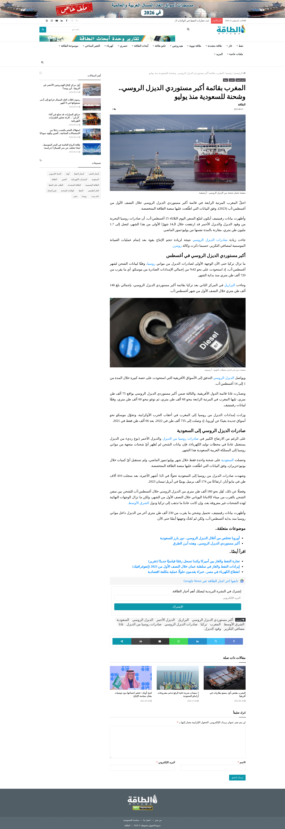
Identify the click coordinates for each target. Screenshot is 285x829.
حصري (123, 45)
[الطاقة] (231, 29)
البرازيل (229, 285)
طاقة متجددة (215, 45)
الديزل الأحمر (165, 620)
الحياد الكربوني (55, 174)
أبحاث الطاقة (141, 45)
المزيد (219, 54)
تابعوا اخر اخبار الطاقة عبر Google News (211, 581)
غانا (121, 624)
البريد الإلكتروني (165, 762)
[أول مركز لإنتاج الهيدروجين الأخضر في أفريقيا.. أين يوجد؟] (92, 90)
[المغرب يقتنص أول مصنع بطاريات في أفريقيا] (225, 678)
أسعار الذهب (94, 174)
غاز (230, 45)
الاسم (242, 762)
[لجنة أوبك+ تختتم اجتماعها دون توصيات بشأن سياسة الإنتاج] (131, 678)
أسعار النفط (79, 174)
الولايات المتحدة (67, 190)
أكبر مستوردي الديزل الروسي (212, 620)
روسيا (151, 263)
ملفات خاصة (236, 54)
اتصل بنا (147, 820)
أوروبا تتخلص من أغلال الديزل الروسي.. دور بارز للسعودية (200, 538)
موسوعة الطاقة (69, 45)
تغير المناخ (52, 190)
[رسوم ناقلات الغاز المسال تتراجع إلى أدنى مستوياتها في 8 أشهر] (92, 104)
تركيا (204, 624)
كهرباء (110, 45)
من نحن (158, 820)
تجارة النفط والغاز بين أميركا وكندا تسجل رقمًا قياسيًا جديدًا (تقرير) (194, 561)
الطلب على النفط (56, 185)
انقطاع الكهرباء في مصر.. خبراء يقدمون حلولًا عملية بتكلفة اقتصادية (194, 572)
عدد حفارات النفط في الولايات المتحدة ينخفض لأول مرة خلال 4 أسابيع (173, 20)
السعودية (227, 460)
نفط (241, 45)
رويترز (177, 245)
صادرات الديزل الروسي (210, 240)
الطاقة (54, 179)
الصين (64, 179)
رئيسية (228, 73)
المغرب (215, 624)
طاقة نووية (195, 45)
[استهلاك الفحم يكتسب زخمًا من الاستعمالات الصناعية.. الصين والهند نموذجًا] (92, 135)
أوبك (67, 174)
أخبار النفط (241, 80)
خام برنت (95, 196)
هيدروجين (177, 45)
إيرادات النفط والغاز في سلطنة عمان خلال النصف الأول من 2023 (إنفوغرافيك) (186, 566)
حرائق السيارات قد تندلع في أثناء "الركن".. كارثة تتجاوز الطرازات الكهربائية (64, 117)
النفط (81, 190)
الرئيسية (238, 73)
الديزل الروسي (223, 378)
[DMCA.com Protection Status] (142, 808)
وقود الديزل (213, 628)
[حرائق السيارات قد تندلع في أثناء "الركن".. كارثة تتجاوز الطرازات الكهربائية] (92, 119)
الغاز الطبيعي (93, 190)
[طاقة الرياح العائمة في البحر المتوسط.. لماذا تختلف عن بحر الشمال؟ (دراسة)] (92, 149)
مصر (75, 196)
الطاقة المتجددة (74, 185)
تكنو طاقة (160, 45)
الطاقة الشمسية (92, 185)
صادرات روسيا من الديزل (181, 438)
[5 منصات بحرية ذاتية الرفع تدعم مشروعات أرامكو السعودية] (178, 678)
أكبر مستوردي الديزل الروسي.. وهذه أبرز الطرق (206, 543)
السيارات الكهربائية (79, 179)
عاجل (232, 80)
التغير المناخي (92, 45)
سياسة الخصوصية (131, 820)
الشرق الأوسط (138, 503)
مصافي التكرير (234, 628)
